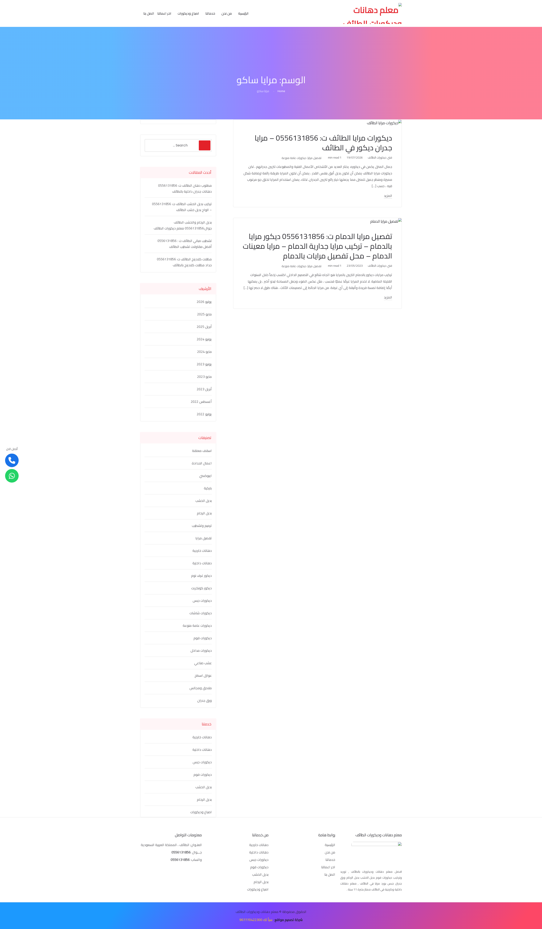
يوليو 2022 (204, 414)
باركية (208, 488)
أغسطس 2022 (201, 401)
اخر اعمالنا (164, 13)
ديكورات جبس (202, 600)
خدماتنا (210, 13)
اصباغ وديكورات (188, 13)
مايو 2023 (204, 376)
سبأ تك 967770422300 (255, 920)
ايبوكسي (205, 475)
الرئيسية (243, 13)
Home (281, 91)
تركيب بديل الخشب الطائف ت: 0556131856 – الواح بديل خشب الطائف (182, 207)
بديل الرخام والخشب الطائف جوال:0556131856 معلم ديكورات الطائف (183, 225)
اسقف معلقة (202, 450)
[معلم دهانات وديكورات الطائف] (371, 13)
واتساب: (186, 860)
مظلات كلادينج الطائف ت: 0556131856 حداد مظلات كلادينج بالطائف (184, 262)
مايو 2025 (204, 314)
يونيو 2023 (204, 364)
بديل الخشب (203, 500)
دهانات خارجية (202, 550)
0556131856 (181, 852)
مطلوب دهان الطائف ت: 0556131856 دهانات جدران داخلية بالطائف (185, 188)
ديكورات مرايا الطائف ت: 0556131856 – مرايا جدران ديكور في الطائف (323, 143)
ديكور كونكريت (201, 588)
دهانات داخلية (202, 563)
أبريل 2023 (204, 389)
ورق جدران (204, 700)
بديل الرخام (204, 513)
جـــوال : (196, 852)
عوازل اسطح (203, 675)
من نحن (226, 13)
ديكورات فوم (203, 638)
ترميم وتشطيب (202, 525)
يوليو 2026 (204, 301)
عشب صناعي (203, 663)
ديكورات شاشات (200, 613)
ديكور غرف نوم (201, 575)
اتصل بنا (148, 13)
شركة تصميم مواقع (289, 920)
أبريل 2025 (204, 326)
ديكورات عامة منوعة (294, 158)
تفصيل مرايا (314, 158)
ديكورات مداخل (201, 650)
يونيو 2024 (204, 339)
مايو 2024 (204, 351)
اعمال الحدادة (202, 463)
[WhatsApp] (12, 476)
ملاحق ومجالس (200, 688)
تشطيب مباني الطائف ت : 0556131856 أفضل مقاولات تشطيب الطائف (185, 243)
